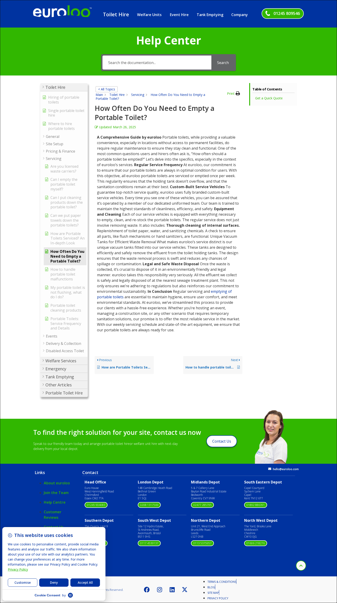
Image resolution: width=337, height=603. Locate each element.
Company (239, 14)
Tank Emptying (210, 14)
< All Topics (106, 89)
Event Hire (179, 14)
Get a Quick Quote (269, 98)
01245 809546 (286, 13)
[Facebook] (147, 589)
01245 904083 (96, 505)
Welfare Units (149, 14)
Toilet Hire (116, 14)
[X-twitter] (185, 589)
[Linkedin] (172, 589)
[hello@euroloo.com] (269, 468)
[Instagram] (159, 589)
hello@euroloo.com (286, 469)
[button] (64, 87)
